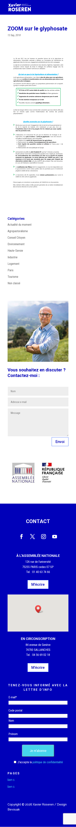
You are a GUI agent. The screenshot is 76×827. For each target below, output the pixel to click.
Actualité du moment (20, 224)
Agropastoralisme (18, 231)
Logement (13, 264)
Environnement (16, 244)
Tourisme (13, 277)
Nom (11, 720)
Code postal (15, 710)
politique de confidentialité (47, 762)
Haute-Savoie (15, 250)
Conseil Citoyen (16, 237)
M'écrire (38, 584)
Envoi (60, 441)
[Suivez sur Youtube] (54, 536)
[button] (39, 609)
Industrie (13, 257)
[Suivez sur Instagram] (43, 536)
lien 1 (11, 780)
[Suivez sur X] (32, 536)
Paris (10, 270)
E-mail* (12, 697)
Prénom (13, 734)
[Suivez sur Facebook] (21, 536)
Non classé (14, 283)
